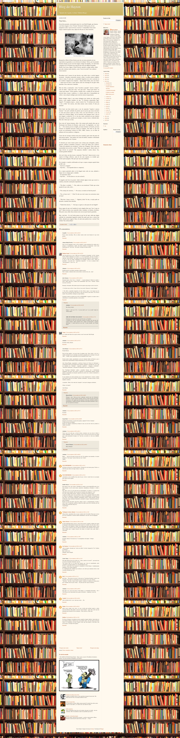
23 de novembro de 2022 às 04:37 (80, 242)
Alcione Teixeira (65, 521)
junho (107, 104)
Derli (63, 576)
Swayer (63, 332)
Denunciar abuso (107, 145)
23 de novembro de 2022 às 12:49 (82, 512)
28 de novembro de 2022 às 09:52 (72, 606)
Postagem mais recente (63, 648)
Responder (64, 238)
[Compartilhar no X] (73, 224)
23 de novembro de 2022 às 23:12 (71, 576)
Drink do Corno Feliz (70, 702)
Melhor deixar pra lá (110, 94)
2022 (106, 81)
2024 (106, 77)
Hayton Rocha (115, 29)
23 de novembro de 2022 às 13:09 (73, 536)
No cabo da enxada (63, 654)
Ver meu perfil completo (108, 68)
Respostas (66, 302)
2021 (106, 116)
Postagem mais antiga (94, 648)
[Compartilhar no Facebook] (74, 224)
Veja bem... (108, 88)
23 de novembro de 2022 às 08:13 (73, 431)
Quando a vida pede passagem (72, 716)
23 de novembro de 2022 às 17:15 (89, 317)
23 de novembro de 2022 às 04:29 (73, 233)
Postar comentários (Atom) (68, 650)
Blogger (102, 728)
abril (107, 108)
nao (105, 126)
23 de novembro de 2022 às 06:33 (75, 278)
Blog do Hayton (70, 6)
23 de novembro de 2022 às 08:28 (73, 454)
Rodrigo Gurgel (65, 253)
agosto (107, 100)
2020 (106, 118)
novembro (108, 85)
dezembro (108, 83)
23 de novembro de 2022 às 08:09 (75, 419)
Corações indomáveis (110, 86)
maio (107, 106)
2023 (106, 79)
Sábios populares (69, 709)
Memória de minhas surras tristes (72, 694)
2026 (106, 73)
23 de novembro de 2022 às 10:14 (78, 475)
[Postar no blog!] (71, 224)
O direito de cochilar (110, 92)
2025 (106, 75)
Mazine (64, 606)
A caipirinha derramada (110, 90)
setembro (108, 98)
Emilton (64, 617)
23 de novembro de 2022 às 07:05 (72, 332)
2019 (106, 120)
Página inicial (79, 648)
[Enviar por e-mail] (70, 224)
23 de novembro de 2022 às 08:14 (80, 444)
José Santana (65, 546)
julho (107, 102)
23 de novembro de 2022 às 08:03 (79, 395)
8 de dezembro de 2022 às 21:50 (72, 617)
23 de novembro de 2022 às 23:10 (75, 558)
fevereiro (108, 112)
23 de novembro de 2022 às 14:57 (75, 546)
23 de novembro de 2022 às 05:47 (73, 268)
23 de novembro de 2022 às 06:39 (77, 305)
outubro (107, 96)
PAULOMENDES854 (66, 465)
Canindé (64, 598)
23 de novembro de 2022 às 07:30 (73, 340)
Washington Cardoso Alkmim (68, 512)
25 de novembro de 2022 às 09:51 (73, 588)
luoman (92, 728)
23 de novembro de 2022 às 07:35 (73, 410)
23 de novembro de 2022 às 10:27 (76, 484)
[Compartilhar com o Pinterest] (75, 224)
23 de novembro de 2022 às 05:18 (76, 253)
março (107, 110)
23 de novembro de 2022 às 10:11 (78, 465)
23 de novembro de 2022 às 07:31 (75, 348)
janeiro (107, 114)
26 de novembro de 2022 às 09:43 (73, 598)
